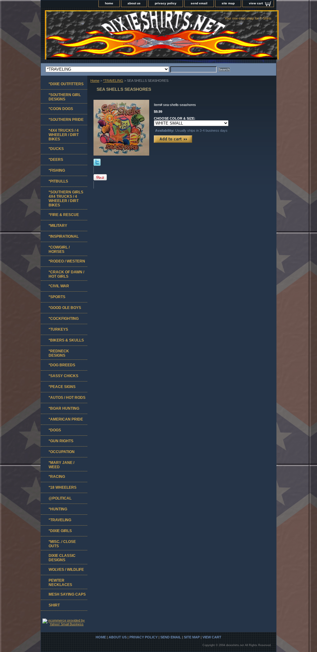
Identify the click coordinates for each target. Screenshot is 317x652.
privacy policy (165, 3)
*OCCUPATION (62, 452)
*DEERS (56, 159)
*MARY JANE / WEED (61, 464)
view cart (256, 3)
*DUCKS (56, 149)
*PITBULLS (58, 181)
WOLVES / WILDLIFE (66, 569)
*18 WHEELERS (62, 487)
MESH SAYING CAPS (67, 594)
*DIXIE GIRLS (60, 531)
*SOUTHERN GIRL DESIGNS (65, 97)
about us (134, 3)
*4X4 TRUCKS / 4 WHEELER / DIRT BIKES (64, 134)
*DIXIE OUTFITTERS (66, 84)
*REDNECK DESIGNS (59, 353)
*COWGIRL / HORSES (59, 249)
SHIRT (54, 605)
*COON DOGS (61, 109)
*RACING (57, 476)
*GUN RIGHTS (61, 441)
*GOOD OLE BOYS (65, 308)
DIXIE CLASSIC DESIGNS (62, 557)
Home (94, 80)
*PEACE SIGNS (62, 387)
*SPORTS (57, 297)
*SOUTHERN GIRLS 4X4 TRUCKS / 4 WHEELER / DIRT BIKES (66, 198)
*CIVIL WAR (59, 286)
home (109, 3)
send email (199, 3)
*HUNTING (58, 509)
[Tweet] (97, 164)
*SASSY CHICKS (63, 376)
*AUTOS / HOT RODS (67, 397)
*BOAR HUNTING (64, 408)
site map (228, 3)
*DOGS (55, 430)
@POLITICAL (60, 498)
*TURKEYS (58, 329)
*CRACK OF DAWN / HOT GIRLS (66, 274)
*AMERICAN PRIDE (66, 419)
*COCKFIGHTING (64, 318)
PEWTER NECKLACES (60, 582)
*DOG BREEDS (62, 365)
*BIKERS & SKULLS (66, 340)
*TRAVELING (113, 80)
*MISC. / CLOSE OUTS (62, 544)
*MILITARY (58, 225)
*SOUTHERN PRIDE (66, 119)
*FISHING (57, 170)
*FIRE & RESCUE (64, 215)
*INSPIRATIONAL (64, 236)
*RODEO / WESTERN (67, 261)
